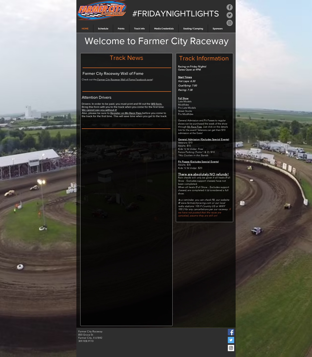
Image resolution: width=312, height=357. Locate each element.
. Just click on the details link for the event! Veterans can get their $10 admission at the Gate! (203, 130)
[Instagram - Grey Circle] (230, 23)
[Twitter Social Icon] (231, 340)
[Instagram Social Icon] (231, 348)
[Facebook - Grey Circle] (230, 7)
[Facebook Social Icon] (231, 332)
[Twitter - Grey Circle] (230, 15)
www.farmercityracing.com (196, 202)
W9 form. (156, 103)
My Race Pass (194, 126)
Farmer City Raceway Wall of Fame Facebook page (124, 79)
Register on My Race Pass (126, 112)
